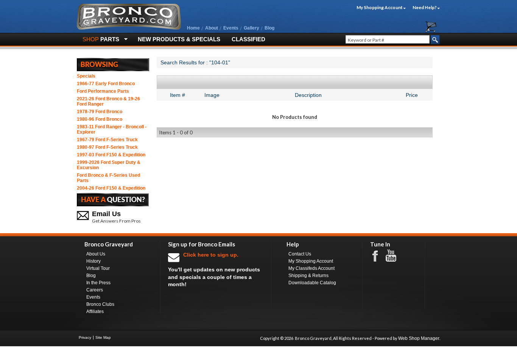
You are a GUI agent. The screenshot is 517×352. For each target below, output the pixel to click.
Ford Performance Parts (103, 91)
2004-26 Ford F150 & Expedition (111, 188)
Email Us (106, 214)
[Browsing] (113, 64)
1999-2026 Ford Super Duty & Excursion (108, 165)
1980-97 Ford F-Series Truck (107, 147)
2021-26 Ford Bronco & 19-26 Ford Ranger (108, 101)
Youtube (395, 255)
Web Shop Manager (418, 338)
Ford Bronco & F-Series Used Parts (108, 178)
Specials (86, 76)
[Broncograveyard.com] (129, 28)
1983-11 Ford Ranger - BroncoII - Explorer (111, 129)
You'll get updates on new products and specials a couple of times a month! (214, 269)
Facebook (379, 255)
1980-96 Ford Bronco (99, 119)
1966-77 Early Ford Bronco (106, 83)
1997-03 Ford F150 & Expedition (111, 154)
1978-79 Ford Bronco (99, 111)
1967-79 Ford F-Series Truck (107, 139)
